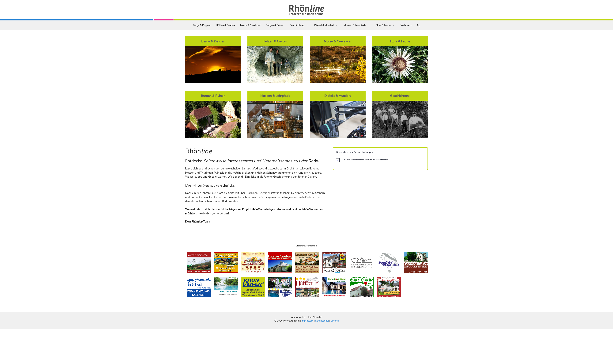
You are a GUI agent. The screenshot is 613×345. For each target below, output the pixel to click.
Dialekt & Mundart (324, 25)
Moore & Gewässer (250, 25)
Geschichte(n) (297, 25)
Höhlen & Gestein (225, 25)
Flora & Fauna (383, 25)
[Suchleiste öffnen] (418, 25)
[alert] (380, 160)
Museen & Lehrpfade (355, 25)
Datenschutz (322, 320)
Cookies (335, 320)
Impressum (308, 320)
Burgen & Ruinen (275, 25)
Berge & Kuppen (202, 25)
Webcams (406, 25)
